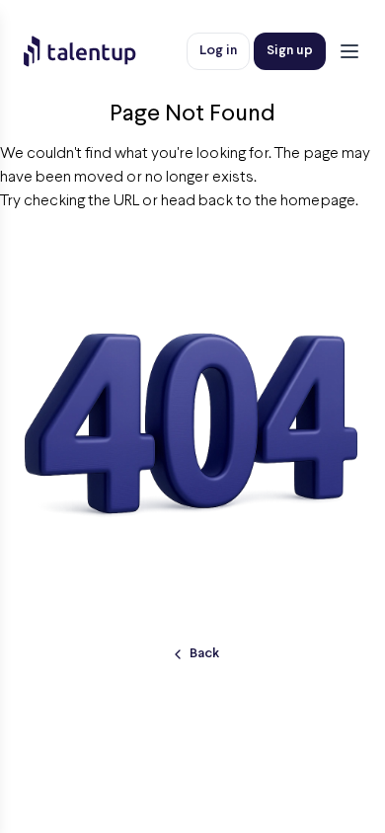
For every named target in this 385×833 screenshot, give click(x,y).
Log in (218, 50)
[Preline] (96, 51)
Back (204, 653)
